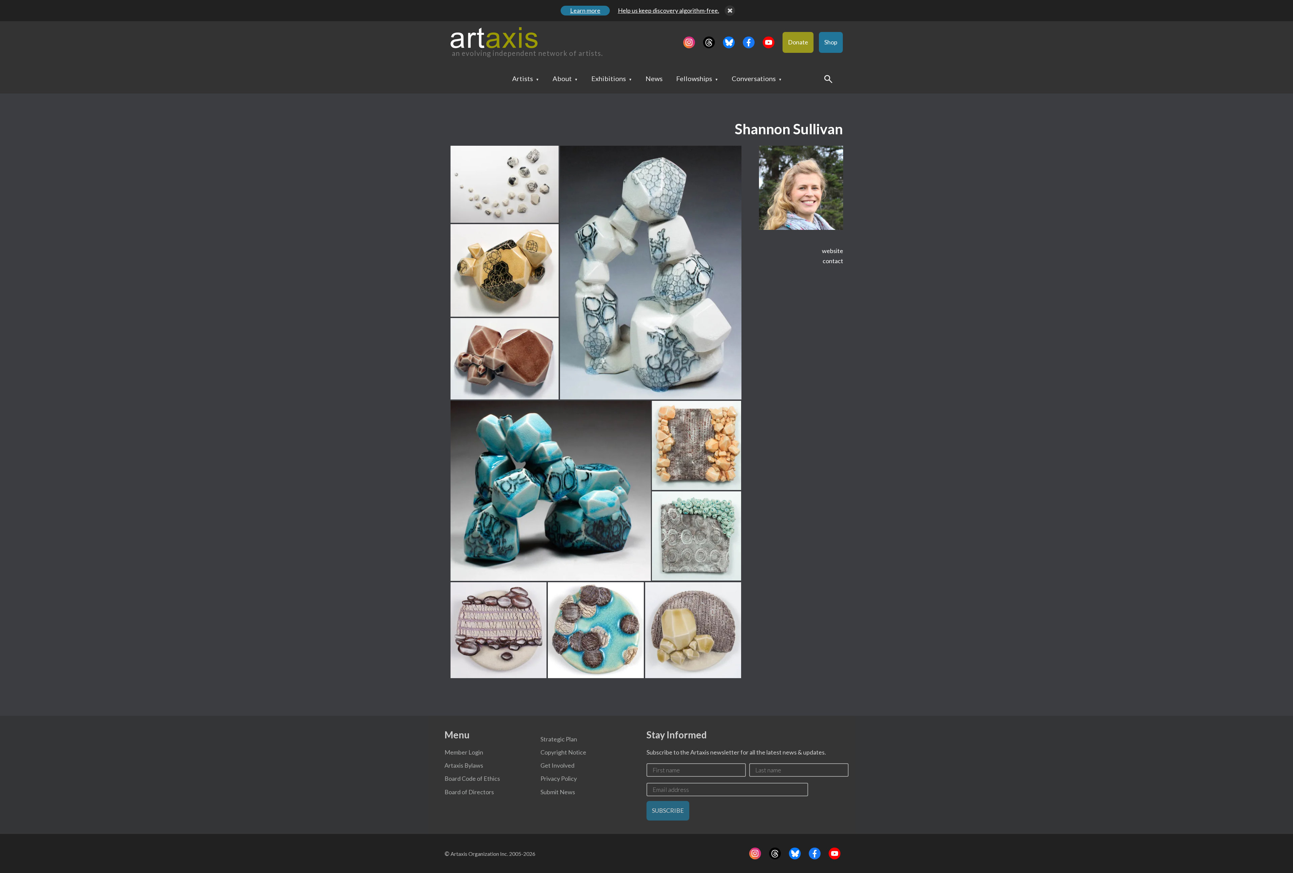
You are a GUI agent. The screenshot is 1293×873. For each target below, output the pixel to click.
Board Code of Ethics (472, 778)
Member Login (463, 752)
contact (833, 261)
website (832, 250)
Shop (830, 42)
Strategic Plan (558, 739)
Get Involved (557, 765)
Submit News (557, 792)
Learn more (585, 10)
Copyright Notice (563, 752)
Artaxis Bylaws (463, 765)
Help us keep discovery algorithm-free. (668, 10)
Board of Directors (469, 792)
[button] (504, 184)
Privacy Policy (558, 778)
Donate (798, 42)
